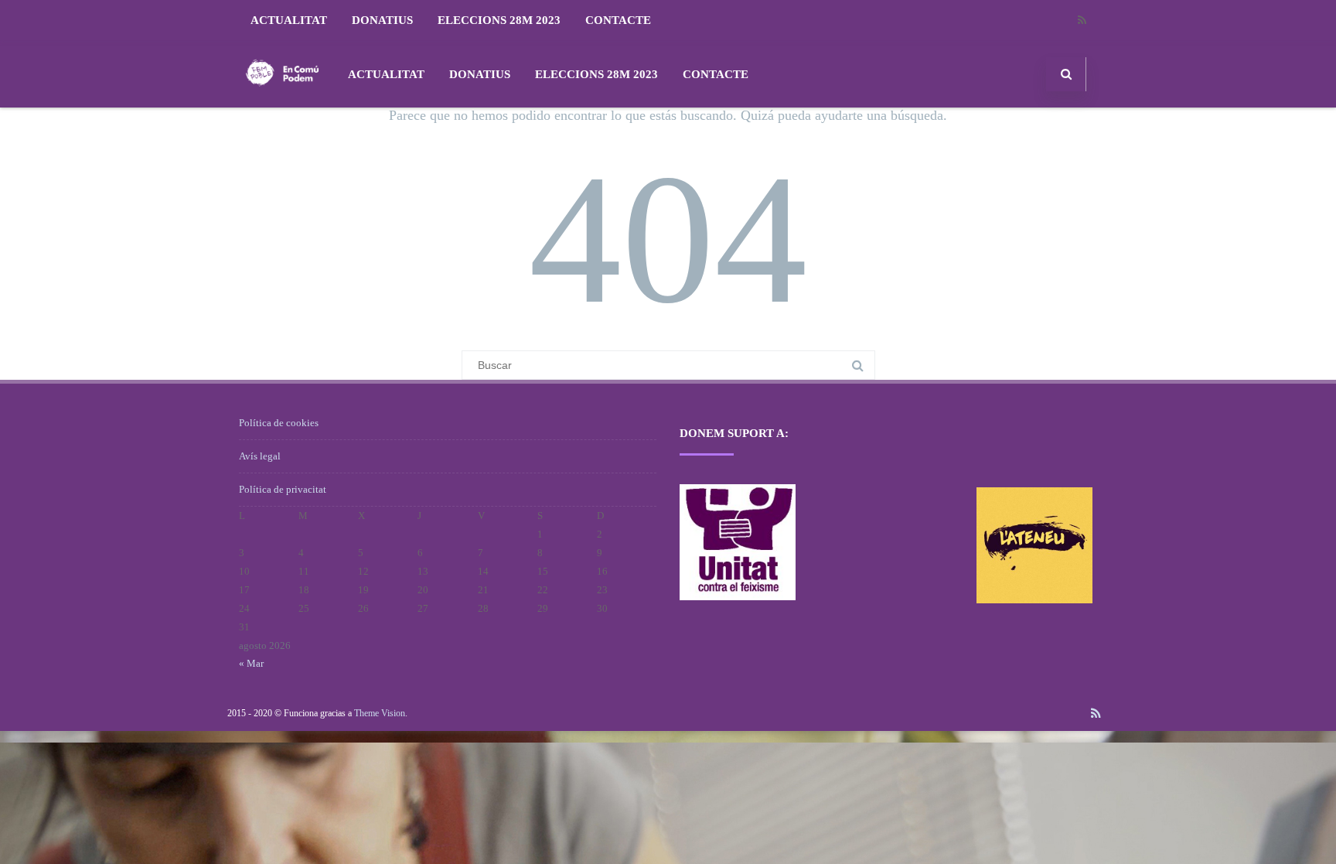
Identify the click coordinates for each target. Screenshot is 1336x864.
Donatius (382, 20)
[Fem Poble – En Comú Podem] (282, 102)
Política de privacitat (282, 489)
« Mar (251, 663)
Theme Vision (379, 713)
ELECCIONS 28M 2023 (499, 20)
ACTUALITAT (288, 20)
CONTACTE (618, 20)
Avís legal (260, 456)
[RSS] (1081, 20)
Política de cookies (279, 423)
